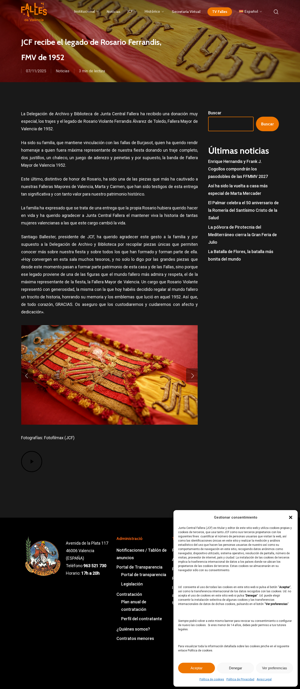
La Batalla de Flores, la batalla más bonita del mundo (240, 255)
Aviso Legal (264, 679)
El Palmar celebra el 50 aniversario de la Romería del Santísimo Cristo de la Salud (243, 210)
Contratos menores (135, 638)
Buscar (214, 112)
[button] (290, 517)
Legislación (132, 583)
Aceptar (196, 668)
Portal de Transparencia (139, 567)
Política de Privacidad (240, 679)
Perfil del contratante (141, 618)
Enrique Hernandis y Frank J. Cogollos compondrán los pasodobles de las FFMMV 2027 (238, 169)
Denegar (235, 668)
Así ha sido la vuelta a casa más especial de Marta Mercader (238, 189)
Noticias (62, 71)
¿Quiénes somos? (133, 629)
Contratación (129, 594)
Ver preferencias (274, 668)
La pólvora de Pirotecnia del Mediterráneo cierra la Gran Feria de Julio (242, 235)
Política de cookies (211, 679)
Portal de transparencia (143, 574)
